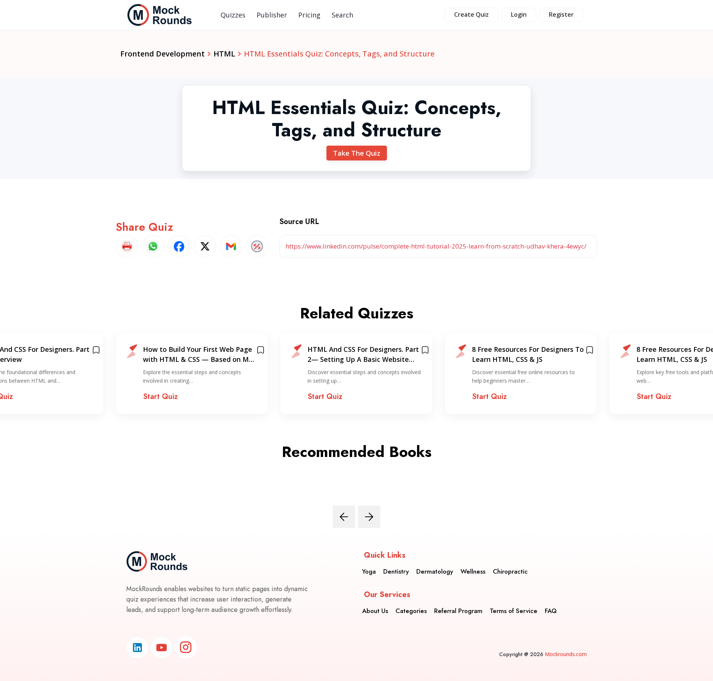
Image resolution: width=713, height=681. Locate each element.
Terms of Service (513, 610)
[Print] (127, 246)
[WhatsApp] (153, 246)
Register (561, 14)
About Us (375, 610)
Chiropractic (510, 571)
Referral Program (458, 610)
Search (342, 14)
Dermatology (434, 571)
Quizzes (233, 14)
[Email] (231, 246)
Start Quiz (160, 396)
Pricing (309, 14)
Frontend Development (162, 54)
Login (519, 14)
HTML (224, 54)
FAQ (551, 610)
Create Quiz (471, 14)
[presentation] (344, 517)
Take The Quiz (356, 153)
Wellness (472, 571)
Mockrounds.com (566, 654)
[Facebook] (179, 246)
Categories (411, 610)
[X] (205, 246)
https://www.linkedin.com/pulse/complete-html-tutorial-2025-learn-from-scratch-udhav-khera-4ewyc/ (436, 246)
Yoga (369, 571)
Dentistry (396, 571)
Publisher (272, 14)
